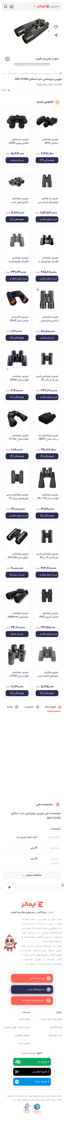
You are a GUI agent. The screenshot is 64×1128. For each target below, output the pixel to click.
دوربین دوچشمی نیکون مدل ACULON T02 (18, 555)
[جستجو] (5, 6)
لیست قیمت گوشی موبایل (16, 1027)
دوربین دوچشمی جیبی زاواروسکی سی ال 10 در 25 (17, 496)
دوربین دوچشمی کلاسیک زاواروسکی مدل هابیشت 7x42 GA (17, 259)
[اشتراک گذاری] (56, 35)
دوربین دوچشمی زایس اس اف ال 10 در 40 (47, 555)
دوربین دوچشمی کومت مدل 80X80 (19, 378)
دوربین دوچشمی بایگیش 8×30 (50, 141)
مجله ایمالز (24, 1019)
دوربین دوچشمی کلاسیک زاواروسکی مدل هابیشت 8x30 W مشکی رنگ (47, 259)
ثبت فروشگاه (55, 1035)
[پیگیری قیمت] (56, 27)
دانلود (32, 1053)
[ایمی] (10, 943)
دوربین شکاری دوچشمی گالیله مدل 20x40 (48, 674)
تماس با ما (24, 1043)
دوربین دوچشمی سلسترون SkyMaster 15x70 (17, 615)
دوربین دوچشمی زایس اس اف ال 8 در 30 (47, 378)
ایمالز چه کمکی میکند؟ (50, 1019)
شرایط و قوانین (22, 1035)
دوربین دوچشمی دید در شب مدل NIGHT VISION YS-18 (48, 437)
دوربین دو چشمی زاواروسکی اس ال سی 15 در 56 (48, 200)
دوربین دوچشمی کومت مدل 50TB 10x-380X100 (17, 437)
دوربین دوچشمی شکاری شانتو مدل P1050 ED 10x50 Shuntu (49, 318)
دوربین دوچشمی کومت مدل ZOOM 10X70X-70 (19, 674)
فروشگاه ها (56, 1027)
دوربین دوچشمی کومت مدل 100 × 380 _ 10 (47, 496)
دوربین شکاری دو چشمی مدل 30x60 (19, 318)
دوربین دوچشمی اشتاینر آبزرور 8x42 (48, 615)
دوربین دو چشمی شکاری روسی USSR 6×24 (19, 141)
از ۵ (4, 90)
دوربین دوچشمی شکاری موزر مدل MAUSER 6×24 (20, 200)
